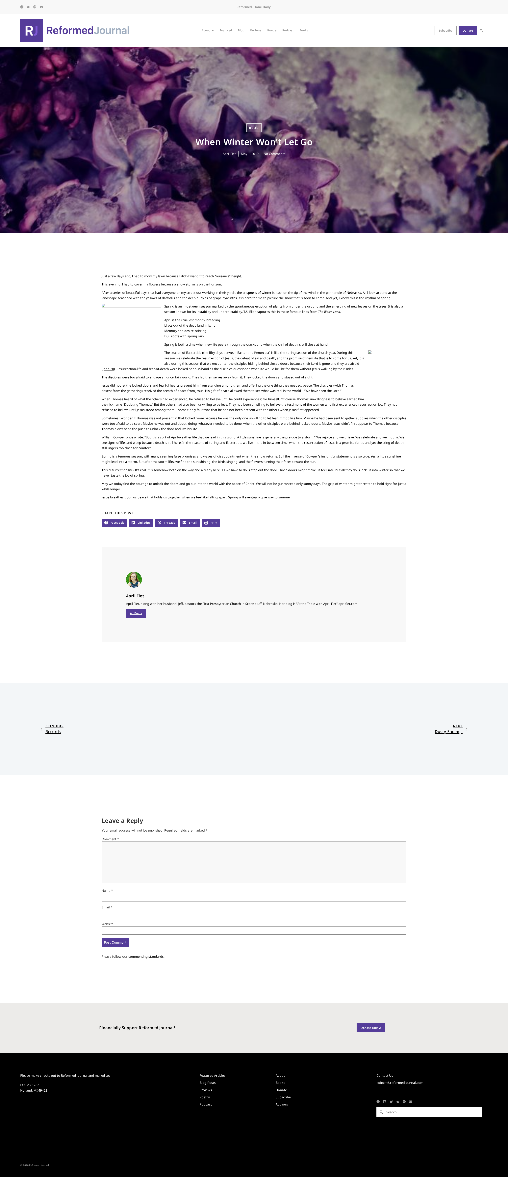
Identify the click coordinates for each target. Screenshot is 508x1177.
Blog (241, 30)
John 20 (108, 369)
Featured (226, 30)
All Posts (136, 613)
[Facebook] (21, 7)
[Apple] (28, 7)
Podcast (287, 30)
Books (303, 30)
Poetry (271, 30)
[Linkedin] (384, 1101)
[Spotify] (35, 7)
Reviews (255, 30)
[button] (481, 30)
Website (108, 924)
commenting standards (146, 956)
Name (107, 890)
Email (107, 907)
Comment (110, 839)
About (205, 30)
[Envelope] (41, 7)
